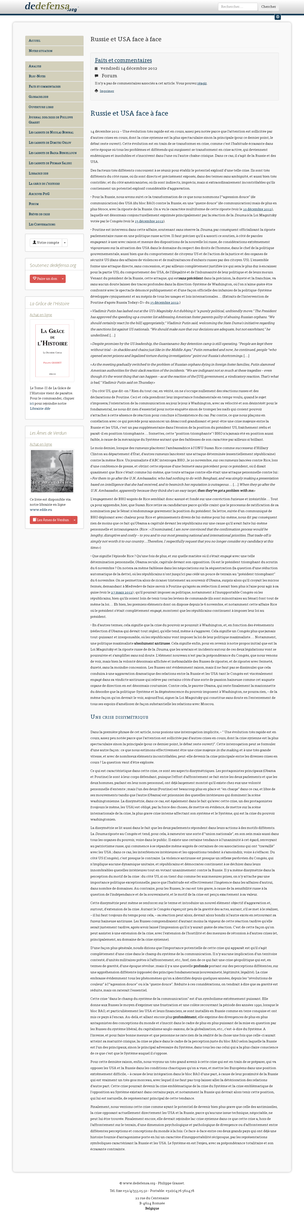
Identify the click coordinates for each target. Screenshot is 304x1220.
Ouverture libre (41, 107)
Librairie (40, 408)
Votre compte (47, 242)
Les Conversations (42, 224)
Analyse (35, 66)
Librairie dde (38, 173)
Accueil (35, 40)
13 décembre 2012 (149, 221)
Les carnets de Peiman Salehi (50, 163)
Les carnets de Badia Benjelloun (53, 153)
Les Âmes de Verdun (52, 520)
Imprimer (107, 91)
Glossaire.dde (38, 96)
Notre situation (41, 51)
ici (32, 403)
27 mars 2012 (121, 592)
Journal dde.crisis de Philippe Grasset (51, 119)
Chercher (268, 6)
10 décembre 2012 (257, 209)
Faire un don (46, 278)
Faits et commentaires (45, 86)
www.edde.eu (41, 510)
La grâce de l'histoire (44, 183)
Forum (34, 204)
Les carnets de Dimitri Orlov (50, 142)
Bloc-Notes (37, 76)
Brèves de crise (39, 214)
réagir (202, 83)
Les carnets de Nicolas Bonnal (51, 132)
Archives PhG (39, 194)
